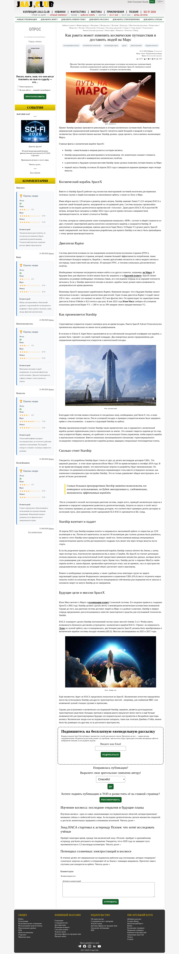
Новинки (60, 11)
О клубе (130, 939)
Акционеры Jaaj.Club (135, 935)
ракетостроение (136, 45)
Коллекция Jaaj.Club (36, 11)
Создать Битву (133, 921)
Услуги (130, 937)
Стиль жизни (135, 28)
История (115, 25)
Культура (123, 25)
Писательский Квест (135, 923)
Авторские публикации (100, 928)
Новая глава (153, 25)
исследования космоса (71, 45)
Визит (18, 257)
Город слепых (35, 41)
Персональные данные (27, 928)
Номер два (20, 393)
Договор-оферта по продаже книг (68, 934)
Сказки (126, 28)
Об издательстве (97, 919)
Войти (130, 2)
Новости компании (25, 932)
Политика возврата (62, 927)
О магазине (59, 920)
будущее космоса (152, 45)
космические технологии (91, 45)
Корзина (145, 2)
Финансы (119, 30)
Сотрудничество (61, 923)
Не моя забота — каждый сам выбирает (35, 90)
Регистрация (137, 2)
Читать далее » (127, 820)
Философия (109, 30)
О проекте (22, 935)
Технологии (147, 28)
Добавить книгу (49, 19)
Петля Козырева (23, 463)
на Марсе (147, 272)
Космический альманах (154, 56)
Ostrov (51, 253)
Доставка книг (60, 925)
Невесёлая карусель (24, 324)
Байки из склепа (88, 15)
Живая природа (82, 25)
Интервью (95, 25)
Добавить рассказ (99, 19)
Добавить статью (153, 19)
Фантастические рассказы (93, 30)
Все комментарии (35, 532)
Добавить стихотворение (126, 19)
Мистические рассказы (138, 25)
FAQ (20, 930)
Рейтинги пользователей (136, 932)
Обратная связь (24, 937)
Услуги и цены (60, 932)
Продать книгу (60, 936)
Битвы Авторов (141, 15)
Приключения (115, 11)
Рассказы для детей (113, 28)
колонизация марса (111, 45)
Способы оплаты (61, 929)
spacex (124, 45)
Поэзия (133, 11)
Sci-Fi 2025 (126, 15)
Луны (62, 628)
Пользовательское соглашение (30, 923)
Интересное (105, 25)
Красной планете (133, 275)
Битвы (129, 926)
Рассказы (100, 28)
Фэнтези (102, 15)
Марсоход (20, 188)
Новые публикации (27, 19)
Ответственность (26, 87)
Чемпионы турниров (135, 930)
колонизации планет (98, 602)
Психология (91, 28)
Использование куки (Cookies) (30, 926)
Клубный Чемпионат (58, 15)
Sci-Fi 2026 (150, 11)
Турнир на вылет (38, 15)
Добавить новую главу (73, 19)
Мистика (96, 11)
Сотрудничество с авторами (102, 921)
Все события (35, 173)
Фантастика (78, 11)
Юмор (135, 30)
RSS (92, 930)
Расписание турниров (135, 928)
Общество (73, 28)
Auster (143, 53)
